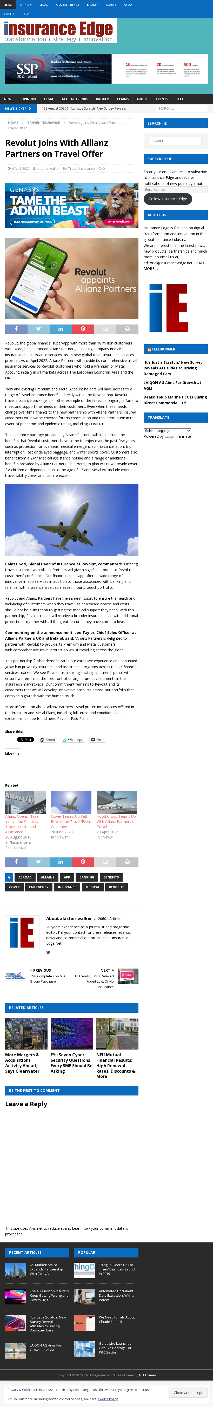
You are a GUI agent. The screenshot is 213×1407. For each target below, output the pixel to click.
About (129, 4)
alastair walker (48, 168)
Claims (111, 4)
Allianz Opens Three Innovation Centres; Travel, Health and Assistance (22, 824)
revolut (116, 887)
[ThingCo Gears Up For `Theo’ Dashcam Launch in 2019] (84, 1270)
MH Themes (147, 1375)
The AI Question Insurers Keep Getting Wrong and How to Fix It (49, 1295)
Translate (183, 436)
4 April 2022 (21, 168)
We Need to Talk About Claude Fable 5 (117, 1319)
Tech (25, 14)
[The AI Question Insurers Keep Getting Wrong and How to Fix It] (15, 1296)
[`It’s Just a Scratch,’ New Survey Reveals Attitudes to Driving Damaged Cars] (15, 1323)
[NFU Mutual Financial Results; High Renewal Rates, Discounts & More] (117, 1034)
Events (9, 14)
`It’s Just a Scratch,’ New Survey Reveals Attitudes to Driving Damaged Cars (173, 368)
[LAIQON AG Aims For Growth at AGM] (15, 1351)
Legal (43, 4)
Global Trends (67, 4)
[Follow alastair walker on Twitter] (48, 952)
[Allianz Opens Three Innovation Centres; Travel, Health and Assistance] (25, 802)
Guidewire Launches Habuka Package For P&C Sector (115, 1348)
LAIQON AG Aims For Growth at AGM (45, 1347)
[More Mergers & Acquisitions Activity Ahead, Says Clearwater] (26, 1034)
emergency (39, 887)
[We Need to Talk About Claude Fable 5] (84, 1323)
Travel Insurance (81, 168)
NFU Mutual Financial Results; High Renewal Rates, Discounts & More (115, 1065)
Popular (86, 1252)
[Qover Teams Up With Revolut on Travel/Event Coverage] (71, 802)
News (8, 4)
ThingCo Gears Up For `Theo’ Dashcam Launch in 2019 (117, 1269)
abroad (25, 877)
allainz (48, 877)
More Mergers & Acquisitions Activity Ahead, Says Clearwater (22, 1063)
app (67, 877)
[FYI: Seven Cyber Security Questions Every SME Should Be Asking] (72, 1034)
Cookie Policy (108, 1399)
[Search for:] (182, 108)
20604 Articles (110, 918)
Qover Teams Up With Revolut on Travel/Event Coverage (71, 821)
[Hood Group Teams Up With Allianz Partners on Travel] (117, 802)
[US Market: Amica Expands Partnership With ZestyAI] (15, 1270)
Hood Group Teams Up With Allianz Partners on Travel (117, 821)
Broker (92, 4)
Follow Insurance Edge (168, 198)
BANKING (86, 877)
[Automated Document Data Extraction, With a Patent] (84, 1296)
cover (14, 887)
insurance (67, 887)
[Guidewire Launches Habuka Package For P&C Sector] (84, 1349)
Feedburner (163, 349)
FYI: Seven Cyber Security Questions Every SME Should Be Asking (71, 1063)
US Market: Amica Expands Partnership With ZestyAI (46, 1269)
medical (93, 887)
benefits (111, 877)
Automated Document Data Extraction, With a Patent (116, 1295)
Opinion (25, 4)
